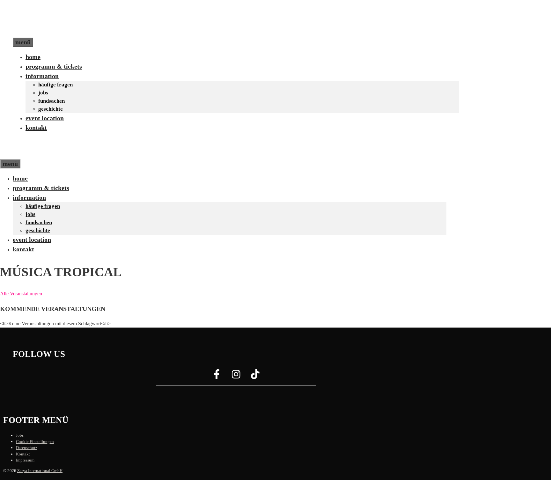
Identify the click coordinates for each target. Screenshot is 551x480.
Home (33, 56)
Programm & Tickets (54, 66)
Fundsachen (51, 101)
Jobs (43, 93)
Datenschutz (26, 447)
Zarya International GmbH (39, 470)
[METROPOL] (27, 154)
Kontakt (36, 127)
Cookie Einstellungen (35, 441)
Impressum (25, 460)
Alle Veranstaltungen (21, 293)
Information (42, 75)
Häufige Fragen (55, 85)
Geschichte (50, 109)
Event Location (45, 118)
